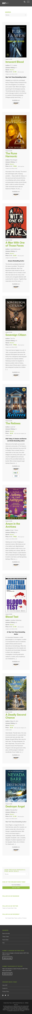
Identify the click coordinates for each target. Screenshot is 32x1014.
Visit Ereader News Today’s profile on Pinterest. (16, 918)
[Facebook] (3, 995)
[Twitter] (5, 995)
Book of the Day (6, 933)
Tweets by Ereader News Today (9, 908)
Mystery (12, 70)
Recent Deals (5, 939)
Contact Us (4, 988)
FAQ (3, 943)
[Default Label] (8, 995)
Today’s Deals (5, 936)
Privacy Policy (5, 991)
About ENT (4, 985)
